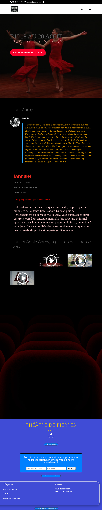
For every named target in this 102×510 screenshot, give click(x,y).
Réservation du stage (29, 52)
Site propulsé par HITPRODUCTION (46, 508)
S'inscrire (71, 468)
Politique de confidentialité (51, 476)
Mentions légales (50, 444)
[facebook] (51, 435)
